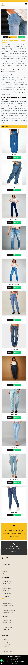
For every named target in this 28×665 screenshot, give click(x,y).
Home (4, 562)
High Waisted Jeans (7, 651)
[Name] (26, 4)
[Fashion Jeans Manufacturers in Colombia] (14, 238)
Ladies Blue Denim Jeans (8, 605)
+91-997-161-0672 (6, 1)
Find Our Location (14, 536)
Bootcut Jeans (6, 644)
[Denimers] (3, 4)
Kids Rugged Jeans (7, 627)
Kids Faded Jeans (7, 622)
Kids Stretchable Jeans (8, 624)
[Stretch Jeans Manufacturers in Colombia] (14, 499)
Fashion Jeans (6, 649)
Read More (10, 157)
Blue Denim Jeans (7, 586)
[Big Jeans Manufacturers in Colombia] (14, 141)
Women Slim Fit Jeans (8, 612)
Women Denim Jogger (8, 607)
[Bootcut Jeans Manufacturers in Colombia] (14, 206)
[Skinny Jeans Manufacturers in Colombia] (14, 433)
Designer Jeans (6, 646)
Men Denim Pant (7, 593)
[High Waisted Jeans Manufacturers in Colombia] (14, 271)
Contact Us (14, 551)
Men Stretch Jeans (7, 588)
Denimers (11, 656)
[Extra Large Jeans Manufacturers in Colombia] (14, 173)
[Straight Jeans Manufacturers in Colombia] (14, 466)
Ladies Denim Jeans (7, 603)
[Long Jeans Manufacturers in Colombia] (14, 303)
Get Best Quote (13, 37)
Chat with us (22, 37)
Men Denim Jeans (7, 581)
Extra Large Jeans (7, 642)
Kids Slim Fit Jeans (7, 629)
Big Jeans (5, 639)
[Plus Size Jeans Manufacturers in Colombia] (14, 368)
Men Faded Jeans (7, 590)
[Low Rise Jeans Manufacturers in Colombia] (14, 336)
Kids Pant (5, 632)
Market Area (6, 573)
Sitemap (5, 571)
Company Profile (7, 564)
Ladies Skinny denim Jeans (9, 610)
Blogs (4, 566)
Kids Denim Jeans (7, 620)
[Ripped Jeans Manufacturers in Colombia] (14, 401)
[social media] (11, 659)
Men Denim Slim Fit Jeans (9, 583)
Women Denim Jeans (8, 600)
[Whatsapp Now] (1, 660)
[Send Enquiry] (14, 22)
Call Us (5, 37)
